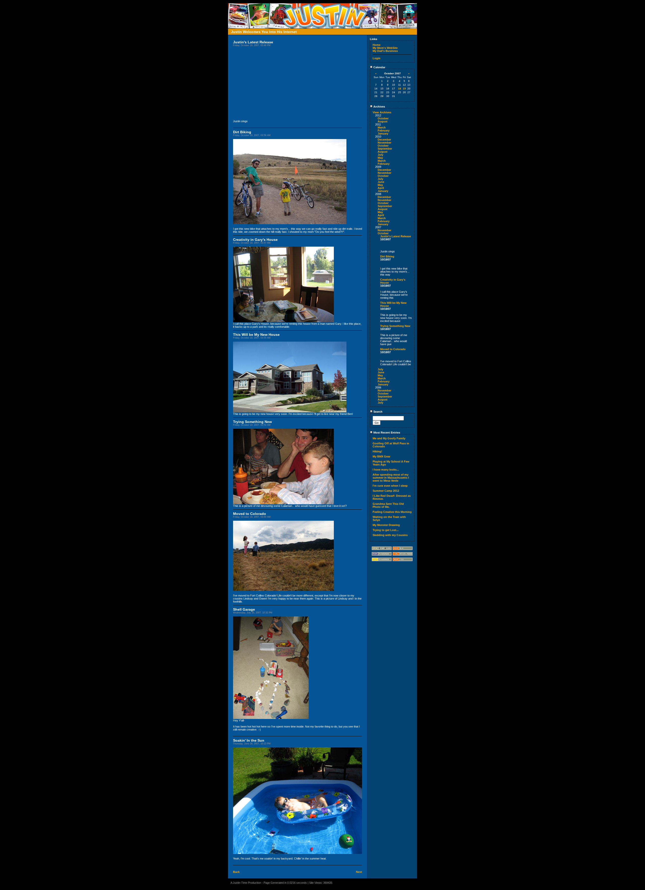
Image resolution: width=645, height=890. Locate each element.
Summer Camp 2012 (386, 490)
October (383, 118)
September (385, 148)
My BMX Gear (381, 456)
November (384, 142)
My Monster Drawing (386, 524)
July (380, 154)
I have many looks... (386, 469)
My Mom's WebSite (385, 47)
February (384, 130)
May (380, 157)
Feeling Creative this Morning (392, 511)
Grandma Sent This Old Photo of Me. (388, 505)
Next (359, 871)
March (382, 127)
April (381, 187)
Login (376, 58)
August (383, 121)
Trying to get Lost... (386, 530)
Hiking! (377, 451)
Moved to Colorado (393, 349)
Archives (379, 106)
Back (236, 871)
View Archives (382, 112)
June (381, 181)
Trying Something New (395, 325)
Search (377, 411)
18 (399, 88)
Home (376, 44)
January (383, 133)
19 (404, 88)
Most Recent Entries (386, 432)
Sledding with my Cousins (390, 535)
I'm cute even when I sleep (390, 485)
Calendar (379, 67)
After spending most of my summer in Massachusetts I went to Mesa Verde (391, 477)
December (384, 139)
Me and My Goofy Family (389, 438)
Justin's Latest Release (395, 236)
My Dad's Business (385, 50)
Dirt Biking (387, 256)
